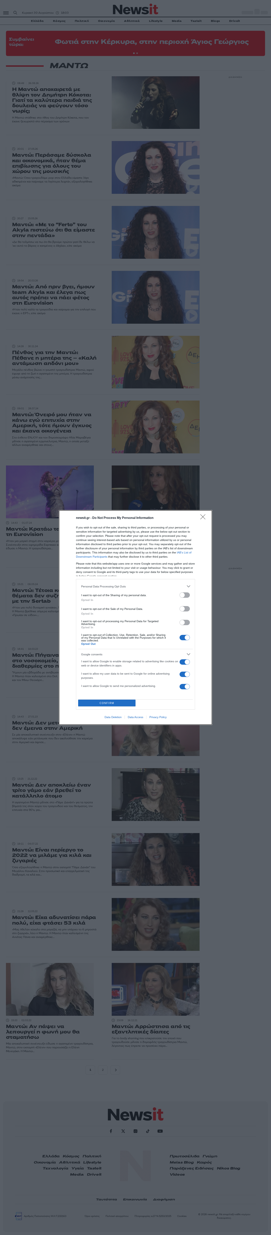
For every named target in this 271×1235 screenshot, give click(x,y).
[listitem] (135, 586)
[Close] (204, 518)
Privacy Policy (158, 717)
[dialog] (135, 617)
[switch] (185, 595)
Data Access (135, 717)
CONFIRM (107, 703)
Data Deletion (113, 717)
